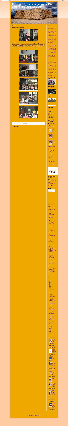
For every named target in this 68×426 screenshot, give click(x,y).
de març (50, 331)
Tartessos (50, 73)
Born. (50, 32)
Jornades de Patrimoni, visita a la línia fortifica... (52, 301)
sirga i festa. (52, 72)
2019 (49, 281)
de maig (50, 329)
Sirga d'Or (49, 72)
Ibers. (50, 56)
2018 (49, 282)
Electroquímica (49, 39)
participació (51, 65)
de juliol (50, 327)
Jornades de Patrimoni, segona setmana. (52, 319)
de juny (50, 328)
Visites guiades (50, 75)
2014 (49, 286)
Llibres (52, 62)
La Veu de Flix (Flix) (51, 222)
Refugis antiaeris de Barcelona (51, 267)
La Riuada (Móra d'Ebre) (52, 221)
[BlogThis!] (24, 123)
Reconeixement (50, 69)
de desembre (51, 289)
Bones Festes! (53, 358)
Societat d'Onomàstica (51, 273)
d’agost (50, 326)
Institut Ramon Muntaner (52, 257)
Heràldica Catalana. (51, 254)
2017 (49, 283)
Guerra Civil (49, 55)
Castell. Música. (51, 34)
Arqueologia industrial (50, 27)
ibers (49, 276)
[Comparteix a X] (25, 123)
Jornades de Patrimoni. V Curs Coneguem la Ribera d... (52, 304)
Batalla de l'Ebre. (53, 30)
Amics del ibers (50, 249)
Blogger (38, 415)
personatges (49, 68)
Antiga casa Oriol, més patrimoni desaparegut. (54, 350)
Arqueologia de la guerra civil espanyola (52, 251)
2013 (49, 287)
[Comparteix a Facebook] (25, 123)
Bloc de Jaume (51, 134)
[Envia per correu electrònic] (23, 123)
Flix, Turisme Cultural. (52, 140)
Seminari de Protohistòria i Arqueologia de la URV (52, 269)
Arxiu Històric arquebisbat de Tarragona (52, 210)
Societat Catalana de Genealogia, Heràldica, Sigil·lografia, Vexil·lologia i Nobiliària (52, 271)
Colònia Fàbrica (53, 35)
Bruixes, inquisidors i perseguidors (51, 313)
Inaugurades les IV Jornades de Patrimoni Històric (52, 324)
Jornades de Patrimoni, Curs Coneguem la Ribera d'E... (52, 309)
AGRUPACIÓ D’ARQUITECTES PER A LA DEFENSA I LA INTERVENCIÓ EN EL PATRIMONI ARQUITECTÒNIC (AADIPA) (52, 247)
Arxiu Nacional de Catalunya (51, 213)
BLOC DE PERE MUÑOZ (52, 128)
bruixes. (53, 32)
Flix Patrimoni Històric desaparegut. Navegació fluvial (52, 43)
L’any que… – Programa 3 (52, 126)
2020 (49, 280)
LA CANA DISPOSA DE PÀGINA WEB (54, 404)
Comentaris (50, 191)
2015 (49, 285)
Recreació (54, 69)
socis (55, 72)
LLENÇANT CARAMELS (51, 147)
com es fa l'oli (49, 36)
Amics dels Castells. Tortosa (52, 250)
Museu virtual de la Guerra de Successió (52, 264)
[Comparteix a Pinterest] (26, 123)
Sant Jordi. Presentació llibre (51, 71)
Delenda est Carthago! (52, 146)
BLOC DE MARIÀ (51, 149)
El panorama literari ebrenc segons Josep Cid (52, 296)
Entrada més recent (14, 129)
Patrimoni (54, 65)
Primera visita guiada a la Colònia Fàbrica (54, 384)
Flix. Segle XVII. (54, 53)
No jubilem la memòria (51, 241)
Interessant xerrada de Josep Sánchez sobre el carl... (52, 316)
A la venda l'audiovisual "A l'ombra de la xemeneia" (54, 391)
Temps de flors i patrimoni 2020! (53, 379)
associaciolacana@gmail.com (51, 183)
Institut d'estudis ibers (51, 258)
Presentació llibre (54, 68)
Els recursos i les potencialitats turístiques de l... (51, 299)
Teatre (52, 73)
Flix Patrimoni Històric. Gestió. (51, 48)
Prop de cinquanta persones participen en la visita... (52, 312)
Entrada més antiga (42, 129)
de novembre (51, 290)
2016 (49, 284)
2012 (49, 288)
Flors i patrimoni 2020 (54, 136)
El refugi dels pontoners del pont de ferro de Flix (54, 372)
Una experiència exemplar (51, 305)
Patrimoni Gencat (51, 265)
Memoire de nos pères (51, 259)
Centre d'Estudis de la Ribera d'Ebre (51, 232)
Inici (28, 129)
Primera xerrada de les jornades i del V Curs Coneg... (52, 322)
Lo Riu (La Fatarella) (51, 240)
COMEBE (54, 36)
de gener (50, 333)
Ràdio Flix (50, 125)
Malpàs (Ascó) (50, 225)
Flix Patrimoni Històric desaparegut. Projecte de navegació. (52, 45)
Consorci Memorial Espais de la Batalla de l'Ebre (52, 235)
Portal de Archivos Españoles (51, 218)
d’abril (50, 330)
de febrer (50, 332)
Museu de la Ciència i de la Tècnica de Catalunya (52, 262)
